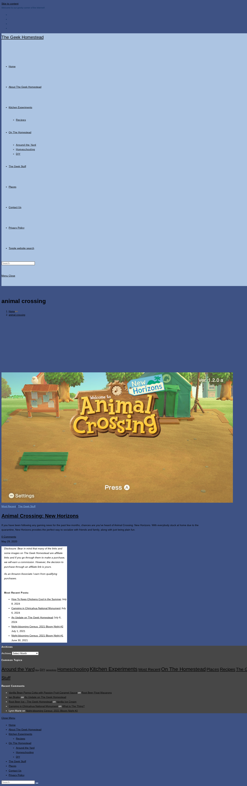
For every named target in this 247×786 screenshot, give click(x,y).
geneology (51, 670)
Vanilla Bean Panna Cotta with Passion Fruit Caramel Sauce (43, 692)
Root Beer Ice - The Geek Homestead (30, 701)
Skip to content (9, 3)
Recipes (227, 669)
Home (12, 725)
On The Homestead (183, 669)
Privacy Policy (16, 775)
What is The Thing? (73, 706)
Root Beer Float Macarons (97, 692)
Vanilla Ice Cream (66, 701)
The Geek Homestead (22, 37)
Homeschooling (73, 669)
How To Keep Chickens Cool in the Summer (36, 599)
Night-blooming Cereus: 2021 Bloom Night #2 (37, 626)
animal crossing (17, 315)
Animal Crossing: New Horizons (40, 516)
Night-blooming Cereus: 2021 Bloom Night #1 (37, 635)
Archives (6, 653)
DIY (42, 670)
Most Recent (8, 506)
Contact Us (15, 770)
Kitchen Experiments (114, 669)
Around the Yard (18, 669)
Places (212, 669)
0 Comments (8, 536)
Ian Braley (14, 697)
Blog (37, 670)
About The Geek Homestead (25, 729)
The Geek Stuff (26, 506)
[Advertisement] (132, 344)
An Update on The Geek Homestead (32, 617)
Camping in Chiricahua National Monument (36, 608)
